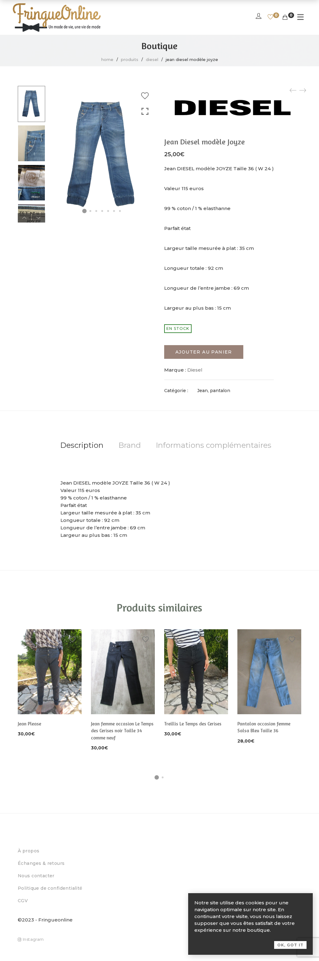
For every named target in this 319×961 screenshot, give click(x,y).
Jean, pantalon (213, 390)
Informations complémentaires (213, 445)
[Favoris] (270, 17)
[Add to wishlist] (145, 96)
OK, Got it (290, 945)
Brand (129, 445)
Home (107, 59)
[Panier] (285, 17)
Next (38, 218)
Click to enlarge (145, 111)
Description (81, 445)
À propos (28, 851)
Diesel (152, 59)
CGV (23, 900)
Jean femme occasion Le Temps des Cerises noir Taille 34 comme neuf (122, 731)
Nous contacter (36, 876)
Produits (129, 59)
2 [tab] (163, 777)
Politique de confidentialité (50, 888)
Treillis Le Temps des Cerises (192, 724)
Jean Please (29, 724)
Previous (24, 218)
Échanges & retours (41, 863)
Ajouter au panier (203, 352)
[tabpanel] (49, 683)
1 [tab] (157, 777)
